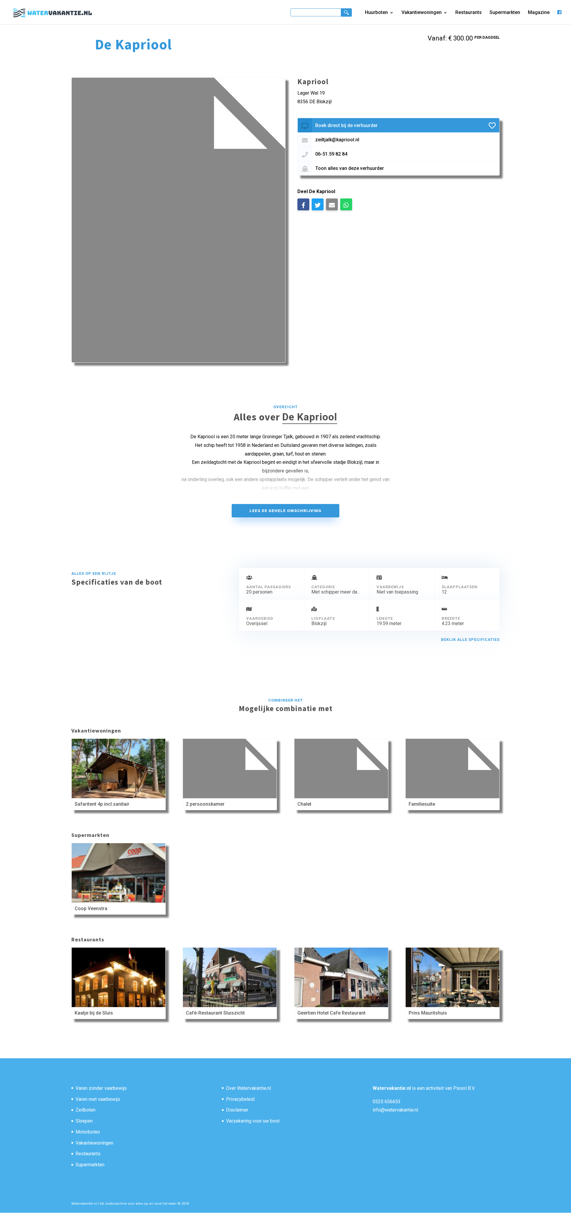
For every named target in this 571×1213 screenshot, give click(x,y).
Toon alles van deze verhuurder (349, 168)
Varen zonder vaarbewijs (101, 1088)
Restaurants (468, 12)
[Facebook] (559, 17)
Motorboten (88, 1132)
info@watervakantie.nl (395, 1110)
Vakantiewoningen (421, 12)
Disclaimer (237, 1110)
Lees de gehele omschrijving (285, 510)
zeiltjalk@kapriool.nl (337, 140)
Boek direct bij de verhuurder (346, 125)
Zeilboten (85, 1110)
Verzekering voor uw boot (253, 1121)
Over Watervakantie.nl (248, 1088)
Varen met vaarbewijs (98, 1099)
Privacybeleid (240, 1099)
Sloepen (84, 1121)
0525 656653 (387, 1101)
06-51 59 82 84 (331, 154)
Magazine (539, 12)
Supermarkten (505, 12)
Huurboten (376, 12)
